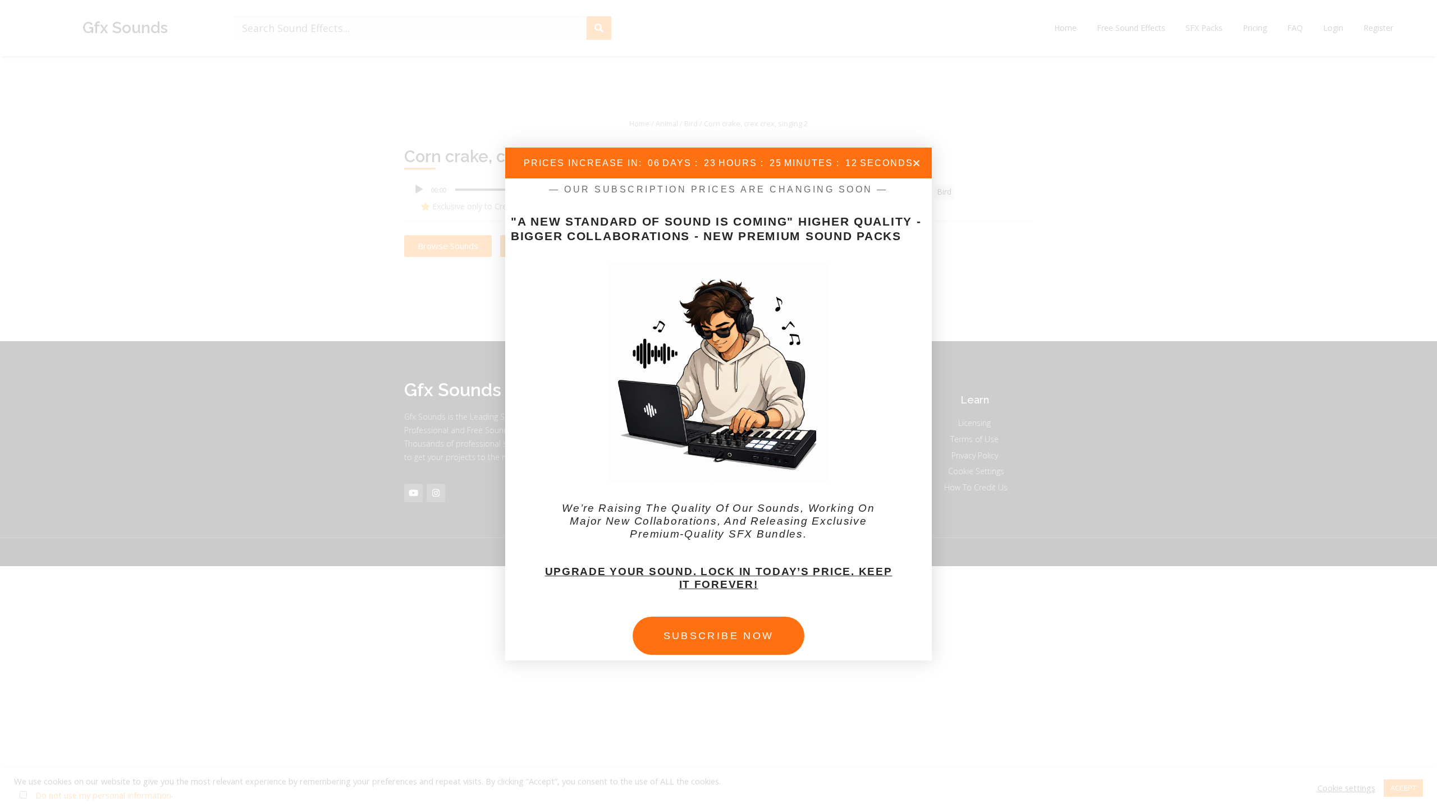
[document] (718, 404)
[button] (916, 163)
